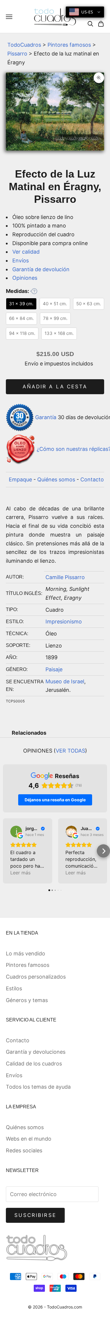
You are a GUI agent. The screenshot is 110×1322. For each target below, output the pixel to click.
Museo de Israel (64, 681)
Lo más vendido (25, 953)
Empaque (20, 479)
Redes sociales (24, 1150)
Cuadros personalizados (36, 977)
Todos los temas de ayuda (38, 1087)
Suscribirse (35, 1215)
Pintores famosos (69, 45)
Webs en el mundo (28, 1139)
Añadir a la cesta (55, 386)
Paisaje (53, 669)
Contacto (92, 479)
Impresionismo (63, 621)
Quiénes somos (56, 479)
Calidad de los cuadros (34, 1063)
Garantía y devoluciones (35, 1052)
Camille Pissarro (65, 577)
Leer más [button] (20, 873)
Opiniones (24, 278)
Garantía (45, 417)
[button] (6, 851)
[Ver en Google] (16, 831)
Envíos (20, 260)
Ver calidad (26, 252)
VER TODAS (70, 751)
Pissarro (17, 53)
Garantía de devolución (41, 269)
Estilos (14, 988)
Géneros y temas (27, 1000)
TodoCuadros (24, 45)
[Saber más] (33, 291)
